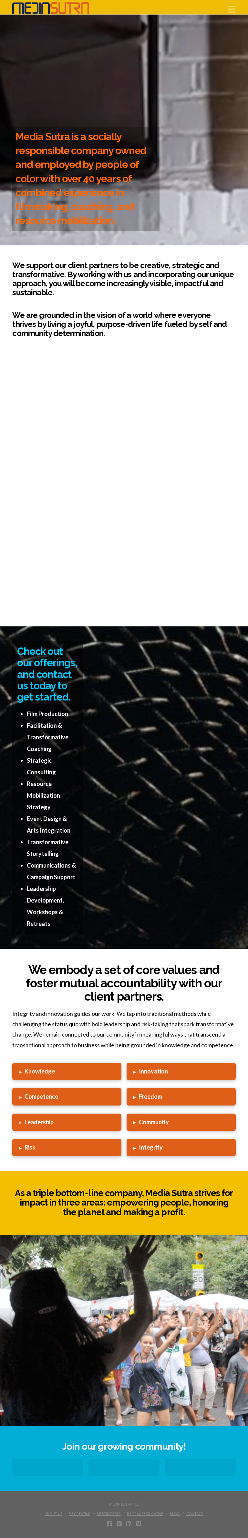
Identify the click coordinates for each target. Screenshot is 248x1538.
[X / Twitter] (119, 1524)
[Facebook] (200, 1467)
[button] (232, 9)
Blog (175, 1513)
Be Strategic (109, 1513)
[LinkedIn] (128, 1524)
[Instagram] (47, 1467)
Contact (194, 1513)
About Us (53, 1513)
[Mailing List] (124, 1467)
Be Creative (79, 1513)
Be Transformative (145, 1513)
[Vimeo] (138, 1524)
